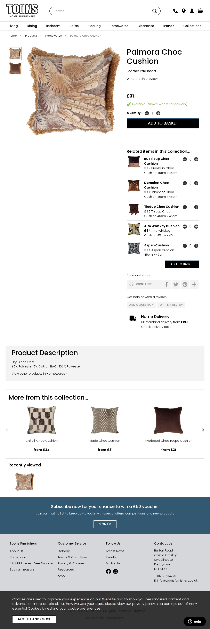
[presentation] (7, 430)
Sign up (105, 524)
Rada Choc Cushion (105, 440)
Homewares (119, 26)
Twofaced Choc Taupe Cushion (168, 440)
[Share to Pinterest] (185, 284)
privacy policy (143, 603)
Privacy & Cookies (71, 563)
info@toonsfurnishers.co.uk (177, 580)
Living (13, 26)
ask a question (141, 305)
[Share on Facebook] (166, 284)
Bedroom (53, 26)
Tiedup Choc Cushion (161, 206)
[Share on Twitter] (176, 284)
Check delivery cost (156, 327)
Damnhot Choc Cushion (156, 185)
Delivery (64, 551)
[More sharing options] (194, 284)
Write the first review (142, 78)
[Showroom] (184, 11)
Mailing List (114, 563)
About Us (16, 551)
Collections (192, 26)
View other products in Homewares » (39, 373)
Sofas (74, 26)
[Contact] (175, 11)
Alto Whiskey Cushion (161, 226)
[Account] (192, 11)
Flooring (94, 26)
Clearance (145, 26)
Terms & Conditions (73, 557)
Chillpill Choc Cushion (41, 440)
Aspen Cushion (156, 245)
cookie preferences (84, 608)
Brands (168, 26)
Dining (32, 26)
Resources (66, 569)
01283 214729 (166, 576)
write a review (171, 305)
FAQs (61, 575)
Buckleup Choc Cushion (156, 161)
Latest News (115, 551)
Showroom (18, 557)
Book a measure (22, 569)
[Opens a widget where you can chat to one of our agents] (194, 622)
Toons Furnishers (22, 10)
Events (111, 557)
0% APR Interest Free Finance (31, 563)
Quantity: (134, 113)
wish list (144, 284)
